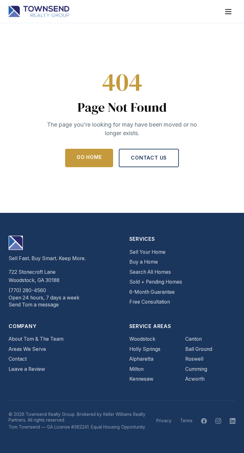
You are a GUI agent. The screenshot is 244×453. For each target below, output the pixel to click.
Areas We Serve (27, 349)
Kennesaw (141, 379)
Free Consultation (149, 302)
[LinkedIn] (232, 421)
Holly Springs (144, 349)
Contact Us (149, 158)
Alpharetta (141, 359)
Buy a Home (143, 262)
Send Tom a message (34, 305)
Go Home (89, 157)
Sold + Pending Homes (155, 282)
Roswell (194, 359)
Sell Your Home (147, 252)
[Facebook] (204, 421)
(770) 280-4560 (27, 290)
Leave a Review (27, 369)
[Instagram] (218, 421)
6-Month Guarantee (152, 292)
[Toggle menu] (228, 11)
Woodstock (142, 339)
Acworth (195, 379)
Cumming (196, 369)
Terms (186, 420)
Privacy (164, 420)
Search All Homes (150, 272)
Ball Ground (198, 349)
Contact (18, 359)
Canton (193, 339)
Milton (136, 369)
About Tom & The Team (36, 339)
